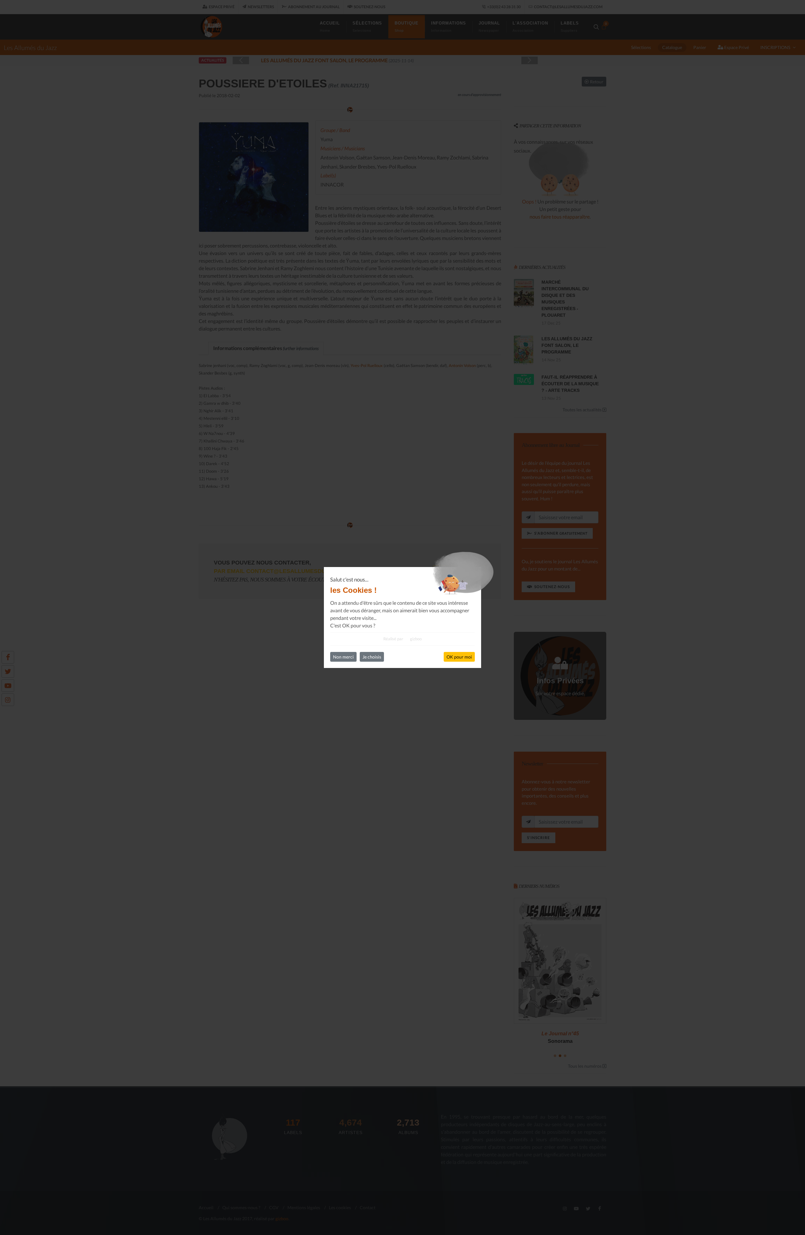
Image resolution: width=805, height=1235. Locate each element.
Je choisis (372, 656)
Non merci (343, 656)
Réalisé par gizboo (402, 638)
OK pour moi (459, 656)
